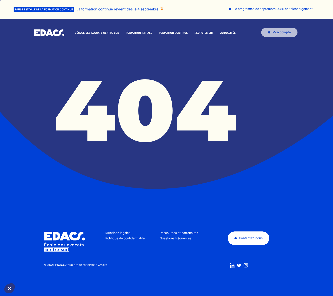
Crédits (102, 265)
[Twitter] (239, 265)
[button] (9, 288)
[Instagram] (246, 265)
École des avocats (49, 32)
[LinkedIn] (232, 265)
